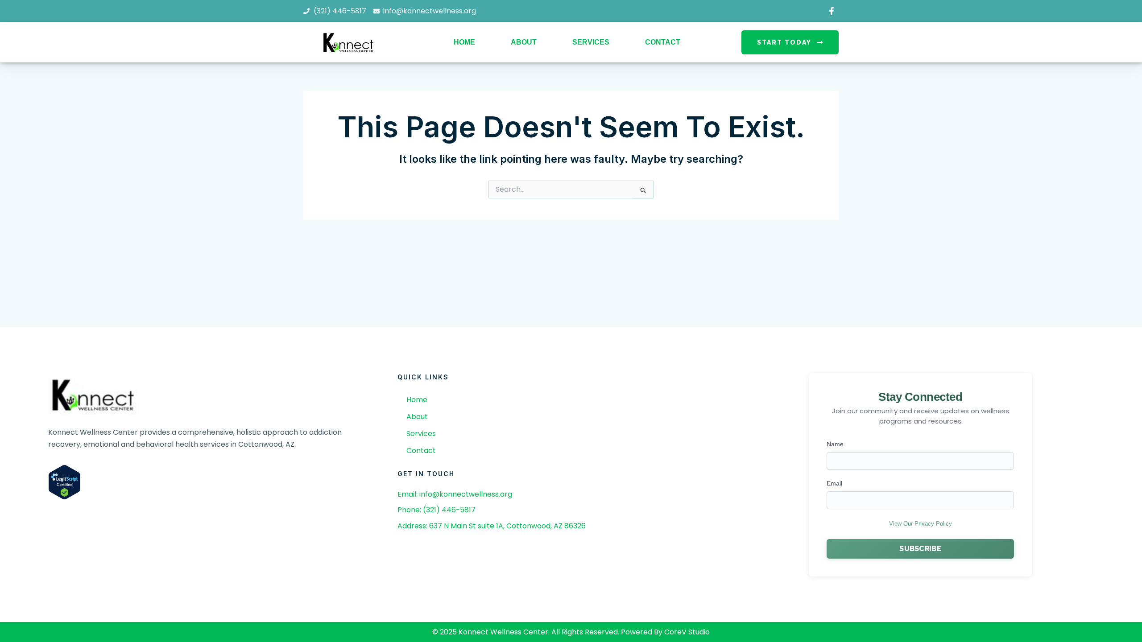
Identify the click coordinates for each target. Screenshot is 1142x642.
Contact (662, 42)
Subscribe (920, 548)
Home (464, 42)
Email (834, 483)
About (524, 42)
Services (590, 42)
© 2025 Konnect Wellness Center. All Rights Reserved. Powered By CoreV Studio (571, 632)
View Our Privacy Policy (920, 523)
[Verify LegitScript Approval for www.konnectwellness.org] (64, 482)
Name (835, 444)
